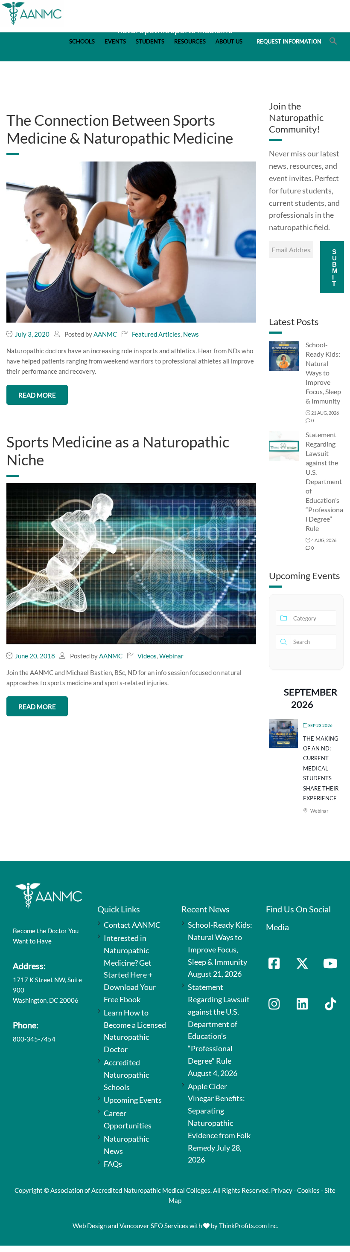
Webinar (171, 656)
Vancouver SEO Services (154, 1225)
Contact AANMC (132, 924)
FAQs (113, 1163)
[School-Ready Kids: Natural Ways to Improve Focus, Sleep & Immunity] (284, 355)
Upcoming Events (133, 1100)
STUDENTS (150, 41)
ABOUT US (229, 41)
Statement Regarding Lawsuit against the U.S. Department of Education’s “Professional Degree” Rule (324, 481)
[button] (333, 42)
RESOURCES (190, 41)
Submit (335, 267)
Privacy (281, 1190)
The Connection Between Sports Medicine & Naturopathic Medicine (119, 129)
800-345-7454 (34, 1039)
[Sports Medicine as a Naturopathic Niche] (131, 563)
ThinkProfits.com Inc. (248, 1225)
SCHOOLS (82, 41)
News (191, 334)
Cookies (308, 1190)
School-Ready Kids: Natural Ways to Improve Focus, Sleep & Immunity (323, 372)
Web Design (90, 1225)
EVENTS (115, 41)
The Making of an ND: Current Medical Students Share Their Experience (320, 768)
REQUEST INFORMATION (289, 41)
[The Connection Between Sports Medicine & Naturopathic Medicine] (131, 241)
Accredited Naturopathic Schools (126, 1075)
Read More (37, 395)
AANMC (105, 334)
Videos (147, 656)
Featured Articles (156, 334)
